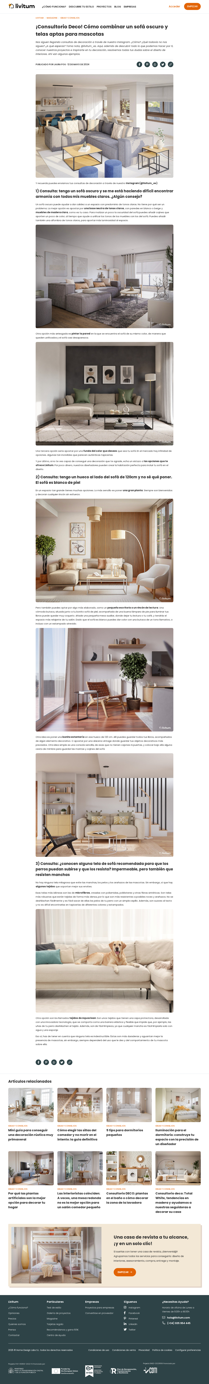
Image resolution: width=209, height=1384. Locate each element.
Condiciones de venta (124, 1350)
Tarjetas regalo (55, 1324)
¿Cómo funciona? (54, 6)
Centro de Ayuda (56, 1335)
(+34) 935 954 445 (178, 1323)
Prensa (12, 1329)
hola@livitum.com (178, 1317)
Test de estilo (54, 1307)
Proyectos (104, 6)
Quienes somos (17, 1324)
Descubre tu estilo (81, 6)
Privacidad (144, 1350)
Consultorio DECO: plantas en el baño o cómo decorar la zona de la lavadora (127, 1198)
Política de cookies (162, 1350)
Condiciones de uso (98, 1350)
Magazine (52, 17)
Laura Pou (60, 64)
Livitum (40, 17)
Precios (12, 1318)
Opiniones (13, 1313)
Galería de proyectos (59, 1313)
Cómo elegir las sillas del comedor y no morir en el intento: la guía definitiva (77, 1135)
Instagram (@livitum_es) (141, 183)
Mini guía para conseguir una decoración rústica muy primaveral (30, 1135)
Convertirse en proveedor (99, 1313)
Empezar (192, 6)
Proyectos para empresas (99, 1307)
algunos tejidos (45, 886)
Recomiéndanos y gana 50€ (63, 1329)
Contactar (14, 1335)
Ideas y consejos (70, 17)
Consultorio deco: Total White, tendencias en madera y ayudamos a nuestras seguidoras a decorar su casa (173, 1202)
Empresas (130, 6)
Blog (117, 6)
